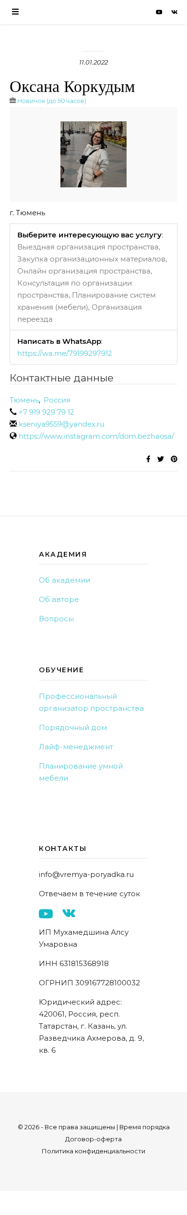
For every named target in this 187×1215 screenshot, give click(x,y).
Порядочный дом (73, 727)
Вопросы (56, 618)
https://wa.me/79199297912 (64, 353)
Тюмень (24, 400)
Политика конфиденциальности (93, 1151)
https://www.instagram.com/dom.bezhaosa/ (96, 436)
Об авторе (59, 599)
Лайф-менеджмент (76, 746)
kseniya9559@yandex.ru (62, 424)
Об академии (64, 580)
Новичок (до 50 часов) (51, 101)
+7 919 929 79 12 (46, 412)
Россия (57, 400)
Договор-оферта (93, 1139)
